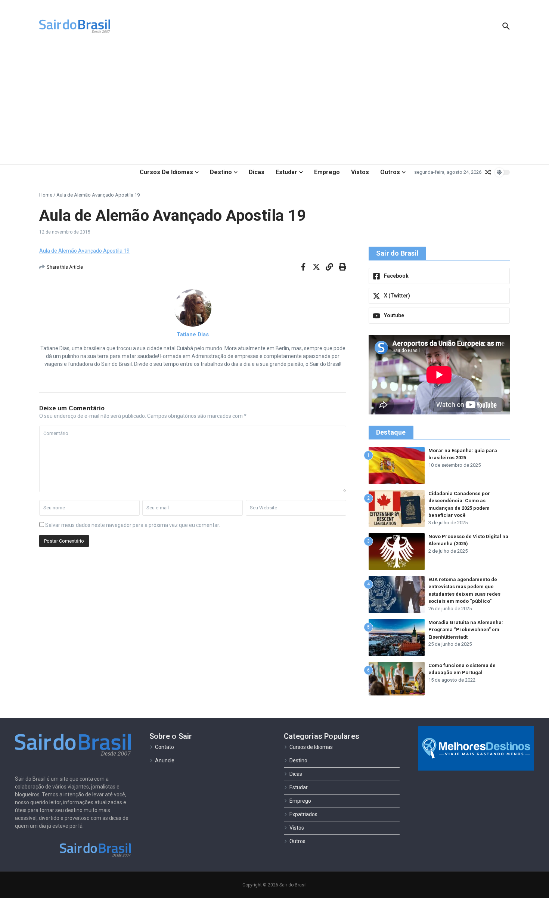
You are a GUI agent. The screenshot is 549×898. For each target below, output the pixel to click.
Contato (164, 747)
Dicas (256, 172)
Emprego (327, 172)
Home (45, 195)
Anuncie (164, 760)
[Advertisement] (274, 104)
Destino (221, 172)
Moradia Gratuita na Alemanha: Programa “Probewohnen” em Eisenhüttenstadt (465, 630)
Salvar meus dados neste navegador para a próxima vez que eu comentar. (132, 525)
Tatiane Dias (193, 334)
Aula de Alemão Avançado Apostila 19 (84, 251)
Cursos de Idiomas (166, 172)
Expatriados (303, 814)
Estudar (286, 172)
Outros (390, 172)
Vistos (360, 172)
